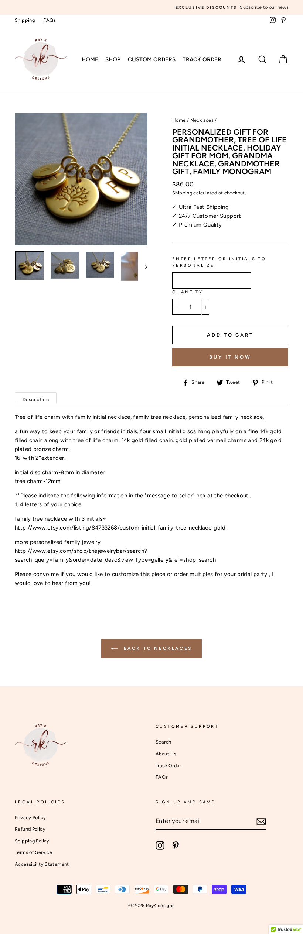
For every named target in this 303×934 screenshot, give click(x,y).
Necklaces (202, 120)
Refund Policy (30, 829)
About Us (166, 753)
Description (36, 399)
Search (163, 742)
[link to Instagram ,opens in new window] (160, 845)
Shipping (25, 20)
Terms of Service (33, 852)
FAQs (49, 20)
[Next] (142, 266)
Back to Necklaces (156, 648)
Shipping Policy (32, 841)
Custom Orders (152, 59)
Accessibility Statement (42, 864)
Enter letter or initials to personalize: (219, 262)
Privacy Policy (30, 817)
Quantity (187, 291)
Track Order (202, 59)
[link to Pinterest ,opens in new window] (175, 845)
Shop (112, 59)
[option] (151, 7)
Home (90, 59)
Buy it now (230, 357)
